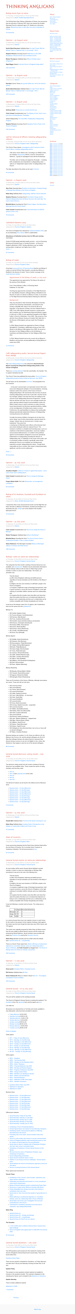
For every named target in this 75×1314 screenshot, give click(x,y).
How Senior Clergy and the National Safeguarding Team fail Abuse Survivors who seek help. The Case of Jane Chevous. (26, 199)
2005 (51, 172)
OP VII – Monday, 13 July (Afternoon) (20, 1049)
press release (20, 232)
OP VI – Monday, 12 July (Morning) (20, 1047)
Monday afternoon (15, 1026)
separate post (18, 567)
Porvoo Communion (54, 124)
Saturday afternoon (15, 1018)
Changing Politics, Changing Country (24, 969)
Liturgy (51, 116)
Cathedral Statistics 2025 (16, 222)
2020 (51, 152)
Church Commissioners (54, 95)
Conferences (52, 101)
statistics (28, 227)
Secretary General (32, 935)
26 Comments (10, 852)
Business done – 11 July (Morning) (20, 790)
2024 (51, 146)
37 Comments (10, 829)
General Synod (30, 561)
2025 (51, 145)
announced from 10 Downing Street (23, 268)
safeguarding (21, 154)
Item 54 (12, 777)
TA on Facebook (53, 22)
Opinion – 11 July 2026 (15, 961)
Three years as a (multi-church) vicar (26, 110)
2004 (51, 174)
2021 (51, 150)
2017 (51, 156)
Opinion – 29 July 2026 (15, 463)
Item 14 (12, 771)
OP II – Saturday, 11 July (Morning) (20, 1040)
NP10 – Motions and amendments (19, 1075)
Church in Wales (53, 96)
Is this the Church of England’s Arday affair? (31, 64)
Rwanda (51, 127)
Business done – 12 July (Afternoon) (20, 794)
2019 (51, 153)
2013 (51, 161)
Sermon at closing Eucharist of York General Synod (24, 1167)
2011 (51, 164)
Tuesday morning (15, 1027)
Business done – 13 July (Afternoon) (20, 799)
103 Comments (10, 94)
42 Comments (10, 172)
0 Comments (9, 805)
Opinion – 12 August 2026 (16, 102)
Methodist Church (53, 117)
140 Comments (10, 129)
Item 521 (12, 779)
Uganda (51, 134)
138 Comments (10, 549)
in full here (36, 169)
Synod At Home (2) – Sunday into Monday (22, 1215)
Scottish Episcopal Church (26, 17)
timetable (8, 1002)
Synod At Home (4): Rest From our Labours (22, 1219)
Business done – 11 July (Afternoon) (20, 792)
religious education (54, 125)
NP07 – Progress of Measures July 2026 (21, 1070)
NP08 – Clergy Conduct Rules (18, 1071)
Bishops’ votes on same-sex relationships (22, 557)
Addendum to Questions (17, 1086)
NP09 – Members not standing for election (22, 1073)
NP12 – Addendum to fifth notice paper (21, 1079)
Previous (16, 1297)
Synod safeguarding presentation (19, 1156)
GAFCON (52, 105)
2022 (51, 149)
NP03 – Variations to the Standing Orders (21, 1062)
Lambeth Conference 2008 (55, 110)
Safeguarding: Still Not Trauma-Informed (34, 193)
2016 (51, 157)
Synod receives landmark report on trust (21, 1157)
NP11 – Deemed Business (17, 1077)
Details (20, 508)
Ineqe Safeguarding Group (16, 363)
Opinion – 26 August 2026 (16, 40)
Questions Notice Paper (13, 1258)
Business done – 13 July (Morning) (20, 797)
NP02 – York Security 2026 (17, 1060)
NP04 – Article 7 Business (17, 1064)
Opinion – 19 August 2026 (16, 75)
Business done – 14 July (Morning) (20, 801)
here (35, 849)
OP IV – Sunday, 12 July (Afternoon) (20, 1043)
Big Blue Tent (53, 91)
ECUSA (51, 102)
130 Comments (10, 67)
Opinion (17, 44)
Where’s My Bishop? (33, 535)
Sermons (52, 131)
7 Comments (9, 1289)
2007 (51, 170)
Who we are (52, 18)
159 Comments (10, 981)
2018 (51, 154)
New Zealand (52, 118)
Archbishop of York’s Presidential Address (22, 1127)
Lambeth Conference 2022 (55, 113)
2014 (51, 160)
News (16, 17)
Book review (52, 92)
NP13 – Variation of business (18, 1081)
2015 (51, 159)
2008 (51, 168)
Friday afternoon (14, 1014)
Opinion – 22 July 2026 (15, 813)
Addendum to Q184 (15, 1088)
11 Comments (10, 345)
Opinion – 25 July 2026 (15, 521)
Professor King (16, 935)
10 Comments (10, 32)
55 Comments (10, 486)
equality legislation (54, 103)
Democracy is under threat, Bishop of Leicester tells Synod (26, 1187)
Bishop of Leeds (12, 260)
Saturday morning (15, 1016)
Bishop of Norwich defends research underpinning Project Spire (28, 1185)
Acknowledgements (54, 19)
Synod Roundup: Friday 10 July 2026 (20, 1115)
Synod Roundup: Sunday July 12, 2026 (21, 1119)
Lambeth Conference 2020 (55, 112)
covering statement (17, 371)
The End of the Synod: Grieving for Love (34, 821)
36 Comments (10, 455)
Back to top (37, 1309)
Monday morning (14, 1024)
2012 (51, 163)
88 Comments (10, 746)
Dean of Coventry (13, 837)
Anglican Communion (54, 90)
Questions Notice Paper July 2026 (19, 1085)
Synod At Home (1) (15, 1213)
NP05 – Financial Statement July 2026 (21, 1066)
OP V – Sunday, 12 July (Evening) (19, 1045)
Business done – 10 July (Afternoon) (20, 788)
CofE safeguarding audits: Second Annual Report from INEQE (56, 50)
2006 (51, 171)
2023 (51, 147)
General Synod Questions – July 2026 (21, 1243)
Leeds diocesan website (13, 274)
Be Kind (25, 972)
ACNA (51, 87)
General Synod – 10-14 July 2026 (19, 989)
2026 (51, 143)
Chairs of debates (11, 1031)
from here (29, 381)
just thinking (52, 109)
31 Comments (10, 1235)
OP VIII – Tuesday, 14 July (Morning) (20, 1051)
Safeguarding (34, 143)
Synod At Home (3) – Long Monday (19, 940)
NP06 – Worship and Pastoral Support (21, 1068)
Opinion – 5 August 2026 (16, 180)
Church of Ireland (53, 99)
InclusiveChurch (53, 107)
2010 (51, 165)
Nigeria (51, 121)
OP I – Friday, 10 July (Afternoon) (19, 1038)
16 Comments (10, 514)
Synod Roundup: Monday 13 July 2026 (21, 1121)
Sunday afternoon (15, 1020)
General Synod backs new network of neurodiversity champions (28, 1129)
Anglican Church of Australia (56, 88)
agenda (20, 1002)
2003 (51, 175)
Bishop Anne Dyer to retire (17, 13)
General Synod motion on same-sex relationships (26, 860)
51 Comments (10, 252)
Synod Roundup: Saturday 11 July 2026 (21, 1117)
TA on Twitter (52, 23)
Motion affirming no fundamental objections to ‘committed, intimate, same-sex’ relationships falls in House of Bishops (26, 946)
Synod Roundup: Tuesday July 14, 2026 (21, 1123)
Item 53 (12, 775)
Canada (51, 94)
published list (27, 606)
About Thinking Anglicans (55, 16)
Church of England (20, 143)
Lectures (52, 114)
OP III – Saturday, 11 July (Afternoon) (20, 1042)
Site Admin (52, 185)
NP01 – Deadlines (15, 1058)
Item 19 (12, 773)
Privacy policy (53, 21)
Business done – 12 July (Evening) (20, 796)
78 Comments (10, 215)
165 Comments (10, 953)
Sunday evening (14, 1022)
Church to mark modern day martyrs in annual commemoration (28, 1138)
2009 (51, 167)
